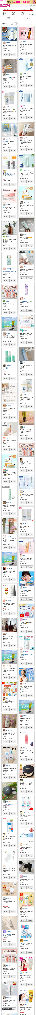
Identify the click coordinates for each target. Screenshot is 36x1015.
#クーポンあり (23, 590)
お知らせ (22, 13)
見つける (13, 13)
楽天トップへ (31, 5)
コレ (6, 54)
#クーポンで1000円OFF (9, 804)
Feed (4, 13)
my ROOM (31, 13)
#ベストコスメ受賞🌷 (8, 77)
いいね (13, 54)
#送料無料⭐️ (6, 142)
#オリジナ (27, 367)
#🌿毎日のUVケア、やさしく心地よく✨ (26, 655)
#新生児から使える (9, 174)
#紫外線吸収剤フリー (25, 301)
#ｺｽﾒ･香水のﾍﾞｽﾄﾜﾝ (8, 368)
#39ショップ (23, 943)
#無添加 (5, 271)
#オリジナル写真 (7, 934)
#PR (4, 636)
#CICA (9, 271)
